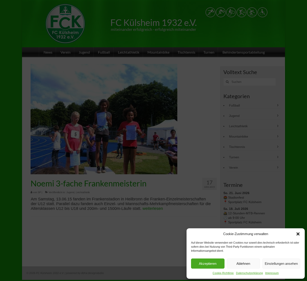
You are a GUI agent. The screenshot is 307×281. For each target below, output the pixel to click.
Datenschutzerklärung (249, 273)
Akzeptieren (207, 263)
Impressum (272, 273)
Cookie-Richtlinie (223, 273)
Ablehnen (243, 263)
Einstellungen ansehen (281, 263)
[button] (298, 234)
